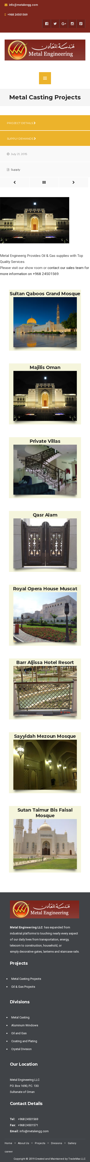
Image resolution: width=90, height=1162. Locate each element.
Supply (15, 169)
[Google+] (63, 23)
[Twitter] (55, 23)
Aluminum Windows (24, 1025)
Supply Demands (20, 138)
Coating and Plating (24, 1041)
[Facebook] (46, 23)
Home (8, 1143)
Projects (40, 1143)
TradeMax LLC (76, 1158)
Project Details (20, 123)
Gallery (72, 1143)
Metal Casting (20, 1017)
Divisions (56, 1143)
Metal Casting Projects (26, 979)
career (9, 1151)
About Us (23, 1143)
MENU (45, 78)
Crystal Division (21, 1049)
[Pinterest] (80, 23)
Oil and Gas (19, 1033)
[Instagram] (72, 23)
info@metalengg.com (34, 1131)
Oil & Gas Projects (23, 986)
